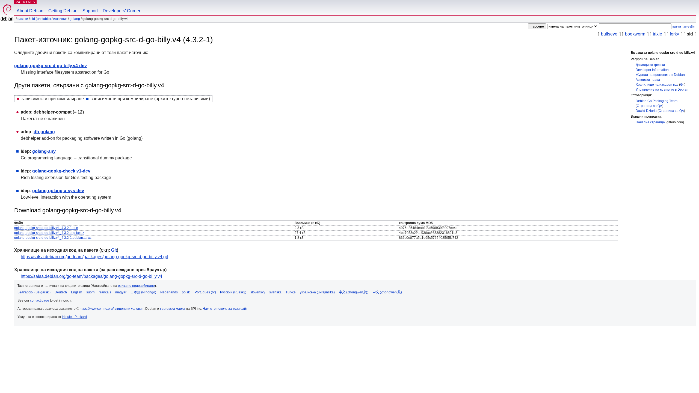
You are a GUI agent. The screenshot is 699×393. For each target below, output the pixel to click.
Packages (25, 2)
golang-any (44, 151)
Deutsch (61, 292)
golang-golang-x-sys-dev (58, 190)
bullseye (609, 34)
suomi (90, 292)
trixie (657, 34)
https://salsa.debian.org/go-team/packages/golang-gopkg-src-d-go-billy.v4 (91, 276)
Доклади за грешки (650, 65)
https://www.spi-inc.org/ (97, 309)
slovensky (257, 292)
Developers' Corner (121, 10)
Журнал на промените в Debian (660, 75)
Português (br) (205, 292)
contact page (39, 300)
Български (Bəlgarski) (34, 292)
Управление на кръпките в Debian (662, 89)
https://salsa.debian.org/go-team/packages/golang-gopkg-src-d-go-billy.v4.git (94, 256)
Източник (60, 19)
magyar (120, 292)
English (76, 292)
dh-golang (44, 131)
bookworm (635, 34)
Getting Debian (63, 10)
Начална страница (650, 122)
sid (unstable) (41, 19)
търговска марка (172, 309)
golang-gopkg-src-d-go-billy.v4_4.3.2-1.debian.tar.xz (52, 238)
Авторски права (648, 80)
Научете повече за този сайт (225, 309)
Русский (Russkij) (233, 292)
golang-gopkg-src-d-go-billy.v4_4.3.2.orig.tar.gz (49, 233)
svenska (275, 292)
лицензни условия (129, 309)
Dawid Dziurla (646, 111)
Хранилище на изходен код (657, 85)
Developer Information (652, 70)
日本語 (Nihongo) (143, 292)
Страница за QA (649, 106)
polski (186, 292)
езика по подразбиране (136, 286)
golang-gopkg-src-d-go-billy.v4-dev (50, 65)
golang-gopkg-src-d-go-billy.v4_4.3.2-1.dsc (46, 228)
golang (75, 19)
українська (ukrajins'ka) (317, 292)
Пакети (22, 19)
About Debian (30, 10)
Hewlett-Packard (74, 317)
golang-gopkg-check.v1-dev (61, 171)
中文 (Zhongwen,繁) (387, 292)
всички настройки (684, 26)
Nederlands (169, 292)
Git (682, 85)
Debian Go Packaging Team (656, 101)
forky (674, 34)
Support (90, 10)
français (105, 292)
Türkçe (291, 292)
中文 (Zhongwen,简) (353, 292)
